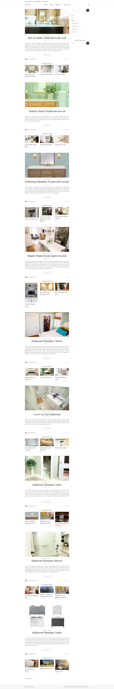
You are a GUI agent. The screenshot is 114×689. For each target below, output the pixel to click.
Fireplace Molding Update (47, 74)
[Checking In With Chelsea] (29, 5)
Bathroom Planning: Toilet (47, 484)
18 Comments (66, 129)
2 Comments (66, 201)
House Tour (67, 4)
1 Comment (67, 277)
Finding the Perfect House (47, 668)
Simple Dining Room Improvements (47, 255)
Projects (57, 4)
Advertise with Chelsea (73, 686)
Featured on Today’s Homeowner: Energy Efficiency (45, 218)
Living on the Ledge (60, 144)
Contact (65, 686)
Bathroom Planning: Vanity (47, 632)
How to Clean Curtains (61, 448)
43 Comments (66, 506)
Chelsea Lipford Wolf (31, 59)
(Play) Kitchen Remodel (46, 144)
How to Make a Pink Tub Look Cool (47, 37)
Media (79, 686)
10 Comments (66, 59)
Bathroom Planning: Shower (47, 560)
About (46, 4)
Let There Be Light (60, 74)
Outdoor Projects (37, 1)
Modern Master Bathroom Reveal (47, 111)
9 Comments (66, 653)
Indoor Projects (28, 1)
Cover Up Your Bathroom (47, 414)
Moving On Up (59, 671)
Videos (51, 4)
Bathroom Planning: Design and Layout (47, 181)
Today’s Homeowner (84, 686)
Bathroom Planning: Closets (47, 341)
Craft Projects (45, 1)
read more (47, 54)
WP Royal (32, 686)
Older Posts (29, 678)
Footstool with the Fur (46, 377)
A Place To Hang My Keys (31, 219)
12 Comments (66, 580)
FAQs (68, 686)
